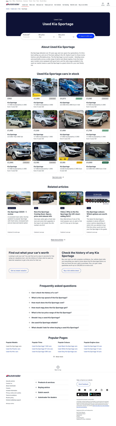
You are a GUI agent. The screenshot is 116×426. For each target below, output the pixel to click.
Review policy (10, 397)
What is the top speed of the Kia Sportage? (49, 298)
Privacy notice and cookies (13, 393)
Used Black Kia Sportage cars (67, 346)
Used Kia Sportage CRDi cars (41, 351)
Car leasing (66, 4)
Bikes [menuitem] (14, 1)
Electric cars (73, 4)
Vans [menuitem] (10, 1)
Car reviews (57, 4)
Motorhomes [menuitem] (19, 1)
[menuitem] (25, 5)
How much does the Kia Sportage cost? (48, 303)
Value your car (49, 4)
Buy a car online (83, 4)
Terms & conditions (11, 395)
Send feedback (83, 384)
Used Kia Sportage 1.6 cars (92, 351)
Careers (8, 388)
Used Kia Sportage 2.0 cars (93, 346)
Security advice (10, 381)
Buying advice (44, 387)
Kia (19, 9)
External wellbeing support (13, 400)
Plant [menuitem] (38, 1)
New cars (32, 4)
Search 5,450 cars (86, 36)
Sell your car (39, 4)
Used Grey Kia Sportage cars (67, 351)
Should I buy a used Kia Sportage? (46, 318)
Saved (102, 5)
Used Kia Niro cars (12, 351)
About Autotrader (11, 385)
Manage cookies (10, 403)
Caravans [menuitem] (25, 1)
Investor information (11, 390)
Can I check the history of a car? (45, 293)
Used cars (25, 4)
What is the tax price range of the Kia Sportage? (52, 313)
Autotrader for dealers (47, 397)
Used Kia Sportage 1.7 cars (92, 349)
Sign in (108, 5)
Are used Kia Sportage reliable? (45, 323)
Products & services (46, 382)
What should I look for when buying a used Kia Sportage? (55, 328)
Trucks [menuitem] (30, 1)
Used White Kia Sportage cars (67, 349)
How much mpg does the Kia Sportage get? (50, 308)
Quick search (43, 392)
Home (7, 9)
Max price (61, 35)
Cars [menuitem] (7, 1)
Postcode (26, 35)
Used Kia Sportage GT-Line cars (42, 349)
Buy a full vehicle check (71, 270)
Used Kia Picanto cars (13, 349)
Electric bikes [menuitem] (43, 1)
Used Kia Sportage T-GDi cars (42, 346)
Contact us (9, 383)
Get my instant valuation (18, 270)
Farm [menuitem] (34, 1)
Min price (41, 35)
